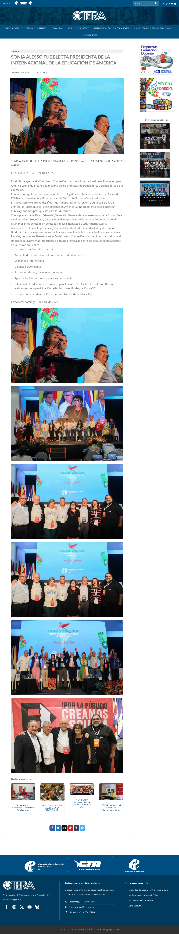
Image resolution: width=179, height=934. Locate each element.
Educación (57, 28)
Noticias (17, 51)
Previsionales (90, 35)
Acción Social (122, 28)
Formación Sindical (162, 28)
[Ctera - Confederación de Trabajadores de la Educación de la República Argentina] (89, 16)
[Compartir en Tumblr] (76, 828)
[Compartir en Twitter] (58, 828)
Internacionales (101, 28)
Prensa (42, 28)
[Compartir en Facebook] (52, 828)
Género (83, 28)
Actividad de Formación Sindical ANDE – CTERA (155, 139)
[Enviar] (156, 3)
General (16, 28)
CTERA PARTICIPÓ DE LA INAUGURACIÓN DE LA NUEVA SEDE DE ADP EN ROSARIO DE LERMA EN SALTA (155, 166)
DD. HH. (71, 28)
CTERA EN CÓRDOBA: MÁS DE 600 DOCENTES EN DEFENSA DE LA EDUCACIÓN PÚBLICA (155, 195)
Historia (6, 3)
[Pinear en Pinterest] (70, 828)
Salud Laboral (141, 28)
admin (43, 72)
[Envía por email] (64, 828)
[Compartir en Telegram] (82, 828)
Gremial (30, 28)
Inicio (6, 28)
